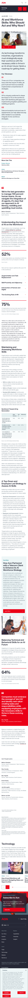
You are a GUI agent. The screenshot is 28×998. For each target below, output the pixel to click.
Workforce (4, 958)
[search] (22, 3)
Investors (4, 939)
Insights (15, 939)
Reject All (21, 992)
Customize (6, 992)
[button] (14, 611)
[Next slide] (7, 887)
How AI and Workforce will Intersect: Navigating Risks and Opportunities (12, 880)
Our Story (4, 934)
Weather (4, 955)
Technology (4, 8)
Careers (3, 936)
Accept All (6, 996)
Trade (3, 949)
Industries (15, 936)
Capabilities (16, 934)
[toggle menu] (25, 2)
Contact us (23, 743)
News (3, 942)
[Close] (25, 970)
